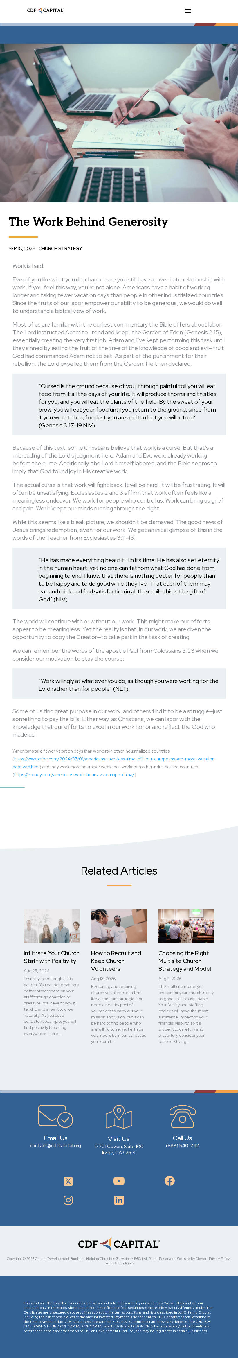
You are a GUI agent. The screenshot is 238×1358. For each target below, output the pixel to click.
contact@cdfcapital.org (55, 1145)
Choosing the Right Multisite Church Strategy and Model (184, 961)
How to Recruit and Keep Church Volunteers (116, 961)
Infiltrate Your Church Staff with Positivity (52, 957)
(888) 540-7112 (182, 1145)
